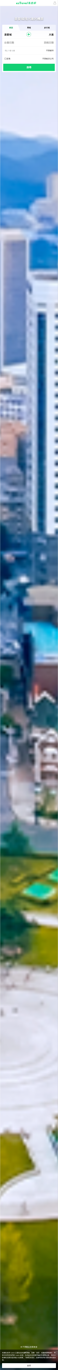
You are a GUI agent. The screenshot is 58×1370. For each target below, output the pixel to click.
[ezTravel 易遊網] (29, 3)
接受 (29, 1365)
